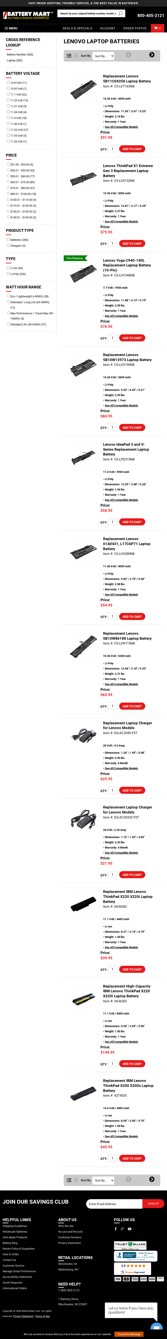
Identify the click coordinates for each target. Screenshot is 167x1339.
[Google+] (122, 1228)
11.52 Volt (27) (19, 129)
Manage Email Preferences (19, 1271)
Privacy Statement (23, 1316)
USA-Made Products (15, 1237)
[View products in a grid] (76, 56)
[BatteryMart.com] (28, 15)
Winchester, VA (67, 1263)
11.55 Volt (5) (18, 135)
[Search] (120, 13)
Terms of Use (42, 1316)
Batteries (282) (19, 239)
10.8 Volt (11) (18, 82)
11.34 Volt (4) (18, 112)
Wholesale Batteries (15, 1231)
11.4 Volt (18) (18, 118)
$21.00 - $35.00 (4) (21, 164)
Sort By (86, 56)
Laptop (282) (16, 60)
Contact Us (9, 1260)
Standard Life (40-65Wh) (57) (28, 324)
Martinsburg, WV (68, 1269)
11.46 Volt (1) (18, 124)
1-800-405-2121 (69, 1290)
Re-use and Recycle (70, 1231)
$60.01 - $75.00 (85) (22, 182)
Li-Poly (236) (18, 274)
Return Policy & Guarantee (19, 1248)
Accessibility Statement (17, 1277)
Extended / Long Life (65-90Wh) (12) (29, 305)
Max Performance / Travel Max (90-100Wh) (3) (32, 316)
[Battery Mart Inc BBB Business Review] (135, 1256)
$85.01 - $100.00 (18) (23, 194)
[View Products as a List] (69, 56)
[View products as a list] (69, 1180)
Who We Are (65, 1226)
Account (107, 28)
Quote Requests (12, 1282)
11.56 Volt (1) (18, 141)
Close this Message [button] (129, 1334)
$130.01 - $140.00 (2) (23, 211)
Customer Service (13, 1265)
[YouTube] (129, 1228)
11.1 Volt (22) (18, 94)
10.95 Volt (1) (18, 88)
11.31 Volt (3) (18, 106)
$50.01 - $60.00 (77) (22, 176)
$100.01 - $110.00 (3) (23, 199)
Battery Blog (10, 1243)
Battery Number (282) (21, 54)
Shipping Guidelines (15, 1226)
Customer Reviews (69, 1237)
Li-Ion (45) (16, 268)
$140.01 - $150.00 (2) (23, 217)
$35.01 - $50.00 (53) (22, 170)
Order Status (135, 28)
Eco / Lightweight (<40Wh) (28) (29, 296)
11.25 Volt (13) (19, 100)
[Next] (152, 55)
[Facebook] (115, 1228)
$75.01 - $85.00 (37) (22, 188)
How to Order (11, 1254)
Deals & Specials (77, 28)
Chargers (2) (18, 245)
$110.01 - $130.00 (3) (23, 205)
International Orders (15, 1288)
